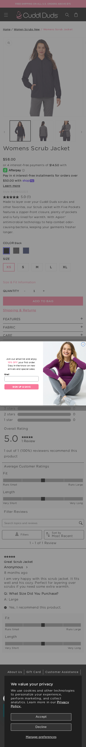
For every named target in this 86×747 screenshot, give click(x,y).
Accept (41, 716)
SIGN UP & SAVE (21, 386)
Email (6, 374)
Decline (41, 727)
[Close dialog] (83, 344)
